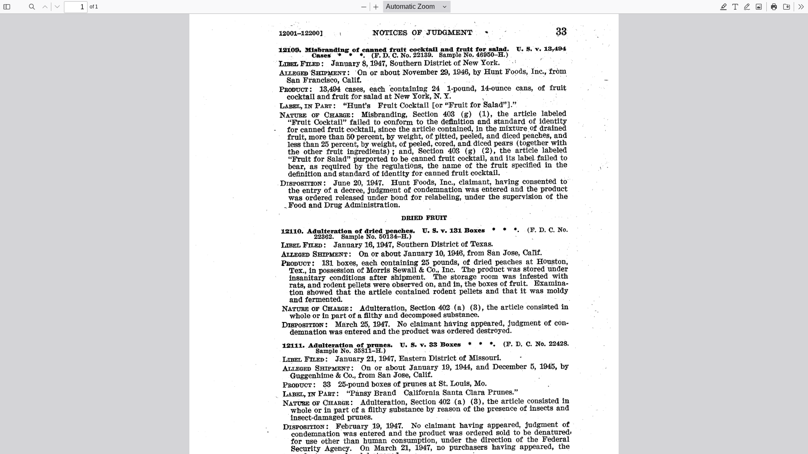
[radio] (723, 7)
